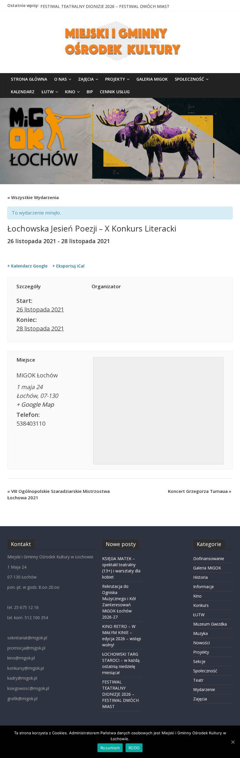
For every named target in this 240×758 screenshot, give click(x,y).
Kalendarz (23, 91)
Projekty (115, 79)
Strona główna (29, 79)
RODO (134, 747)
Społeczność (189, 79)
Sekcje (199, 661)
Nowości (201, 642)
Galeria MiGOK (152, 79)
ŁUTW (48, 91)
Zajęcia (86, 79)
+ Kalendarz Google (27, 266)
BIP (90, 91)
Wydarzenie (204, 689)
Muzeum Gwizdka (210, 624)
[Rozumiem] (233, 742)
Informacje (203, 586)
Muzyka (200, 633)
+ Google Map (35, 404)
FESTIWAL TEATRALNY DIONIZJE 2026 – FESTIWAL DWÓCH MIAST (120, 694)
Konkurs (201, 605)
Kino (70, 91)
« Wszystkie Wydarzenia (33, 197)
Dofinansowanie (208, 558)
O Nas (60, 79)
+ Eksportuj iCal (68, 266)
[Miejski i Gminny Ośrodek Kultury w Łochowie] (120, 101)
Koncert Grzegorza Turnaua (199, 491)
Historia (200, 577)
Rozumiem (110, 747)
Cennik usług (115, 91)
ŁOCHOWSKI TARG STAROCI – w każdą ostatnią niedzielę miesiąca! (104, 5)
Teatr (198, 680)
